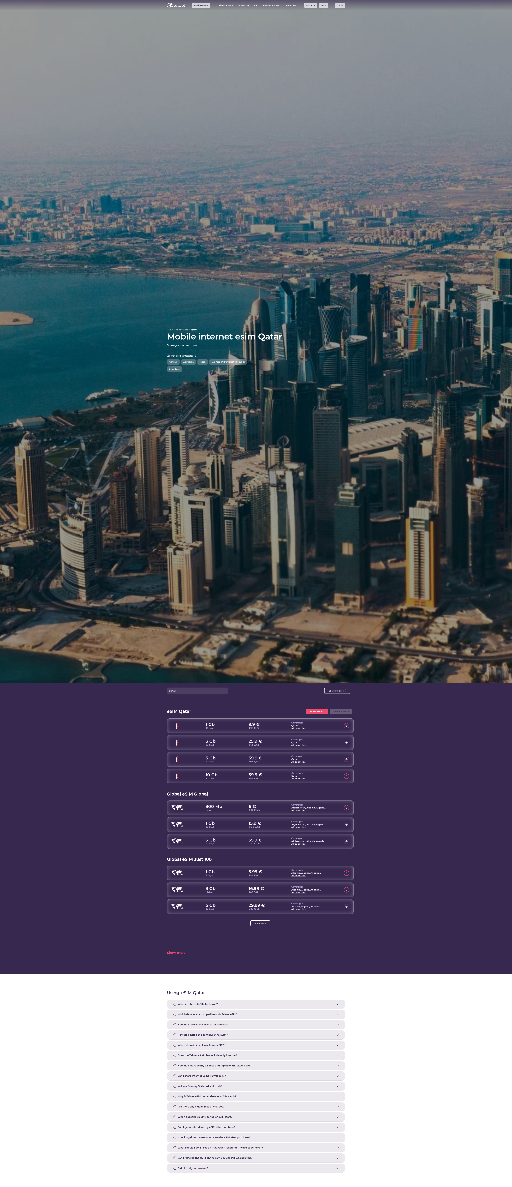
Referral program (271, 5)
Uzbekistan (174, 369)
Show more (260, 923)
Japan (203, 362)
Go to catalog (335, 691)
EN (322, 5)
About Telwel (225, 5)
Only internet (316, 711)
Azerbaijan (188, 362)
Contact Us (290, 5)
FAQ (256, 5)
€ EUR (309, 5)
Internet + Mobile (341, 711)
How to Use (243, 5)
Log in (340, 5)
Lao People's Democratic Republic (228, 362)
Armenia (173, 362)
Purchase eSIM (201, 5)
